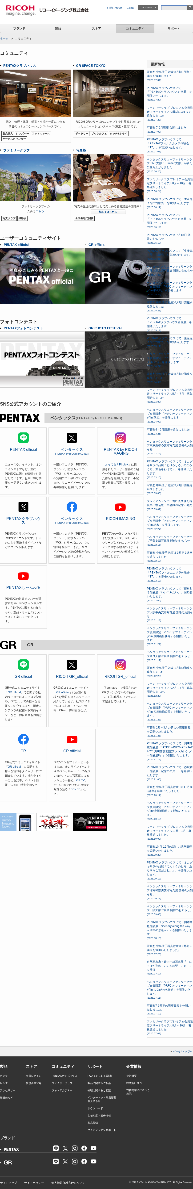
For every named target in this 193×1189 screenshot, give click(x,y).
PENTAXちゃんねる (23, 588)
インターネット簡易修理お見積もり (102, 1099)
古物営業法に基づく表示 (138, 1092)
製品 (58, 28)
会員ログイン (33, 1075)
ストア (96, 28)
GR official (23, 676)
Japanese (146, 7)
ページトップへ (183, 1051)
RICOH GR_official (72, 676)
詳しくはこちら (108, 211)
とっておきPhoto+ (116, 464)
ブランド (19, 28)
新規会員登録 (33, 1083)
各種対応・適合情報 (99, 1115)
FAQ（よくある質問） (100, 1075)
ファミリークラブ (62, 1083)
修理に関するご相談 (99, 1090)
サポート (174, 28)
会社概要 (131, 1075)
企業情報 (133, 1066)
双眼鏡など (6, 1097)
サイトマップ (8, 1183)
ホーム (4, 38)
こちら (40, 211)
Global (130, 7)
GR (23, 751)
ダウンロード (95, 1108)
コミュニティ (135, 28)
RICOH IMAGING (120, 519)
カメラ (4, 1075)
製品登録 (93, 1122)
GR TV (80, 780)
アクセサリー (8, 1090)
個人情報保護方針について (68, 1183)
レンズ (4, 1083)
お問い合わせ (114, 7)
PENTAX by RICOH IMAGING (120, 451)
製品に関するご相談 (99, 1083)
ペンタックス (71, 451)
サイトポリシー (34, 1183)
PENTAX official (23, 450)
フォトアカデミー (62, 1090)
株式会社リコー (135, 1083)
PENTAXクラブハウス (23, 520)
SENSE (75, 789)
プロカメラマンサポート (102, 1130)
